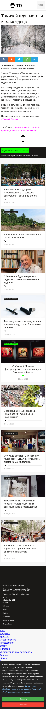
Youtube (5, 613)
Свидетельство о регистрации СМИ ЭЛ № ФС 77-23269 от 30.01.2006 (16, 589)
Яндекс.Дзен (7, 624)
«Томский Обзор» (9, 119)
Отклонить (23, 705)
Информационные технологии (16, 652)
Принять (23, 699)
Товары (4, 655)
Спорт (3, 646)
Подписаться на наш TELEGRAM (15, 151)
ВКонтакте (6, 617)
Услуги (3, 658)
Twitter (5, 609)
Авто (2, 630)
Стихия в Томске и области (23, 131)
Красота (4, 636)
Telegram (6, 606)
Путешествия (7, 643)
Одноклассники (8, 620)
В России (5, 649)
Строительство (8, 639)
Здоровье (5, 633)
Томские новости (21, 127)
